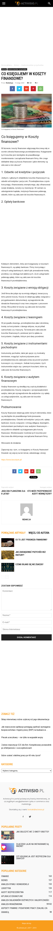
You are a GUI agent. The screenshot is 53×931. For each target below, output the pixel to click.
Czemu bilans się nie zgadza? (29, 564)
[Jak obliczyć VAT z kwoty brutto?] (7, 835)
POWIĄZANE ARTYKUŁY (13, 532)
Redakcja (9, 83)
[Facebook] (23, 816)
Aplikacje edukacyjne (12, 896)
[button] (49, 3)
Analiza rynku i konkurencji (15, 884)
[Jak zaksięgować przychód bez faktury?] (7, 555)
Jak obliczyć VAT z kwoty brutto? (32, 832)
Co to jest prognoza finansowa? (31, 539)
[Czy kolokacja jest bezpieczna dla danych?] (7, 859)
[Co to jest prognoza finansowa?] (7, 542)
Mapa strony (26, 923)
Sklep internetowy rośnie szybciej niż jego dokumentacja (25, 719)
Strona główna (6, 65)
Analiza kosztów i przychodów (17, 69)
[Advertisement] (26, 34)
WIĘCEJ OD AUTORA (39, 532)
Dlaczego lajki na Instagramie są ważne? (32, 845)
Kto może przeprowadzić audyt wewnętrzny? (39, 492)
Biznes (4, 69)
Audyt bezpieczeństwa (12, 892)
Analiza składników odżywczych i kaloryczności (25, 900)
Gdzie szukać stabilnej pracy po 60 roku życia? (21, 755)
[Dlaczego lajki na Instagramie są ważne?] (7, 847)
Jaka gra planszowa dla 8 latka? (13, 492)
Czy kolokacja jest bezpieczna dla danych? (33, 857)
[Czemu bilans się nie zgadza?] (7, 567)
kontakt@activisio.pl (36, 809)
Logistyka (6, 888)
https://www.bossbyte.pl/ (11, 460)
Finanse (5, 876)
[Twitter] (30, 816)
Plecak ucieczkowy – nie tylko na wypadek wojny (22, 737)
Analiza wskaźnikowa (11, 904)
